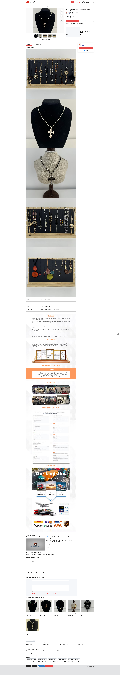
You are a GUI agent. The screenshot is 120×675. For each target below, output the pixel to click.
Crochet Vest (45, 642)
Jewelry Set (28, 654)
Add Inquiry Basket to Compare (45, 39)
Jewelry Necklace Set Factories (31, 659)
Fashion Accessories (37, 6)
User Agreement (65, 671)
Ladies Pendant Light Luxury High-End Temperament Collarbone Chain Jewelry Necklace (32, 632)
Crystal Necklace (54, 654)
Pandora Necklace (47, 654)
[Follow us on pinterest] (91, 666)
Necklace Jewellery (62, 654)
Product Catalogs (39, 640)
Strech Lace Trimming (63, 565)
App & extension (82, 4)
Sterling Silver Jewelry (40, 654)
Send (33, 593)
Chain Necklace (46, 6)
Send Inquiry (72, 20)
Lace (32, 565)
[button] (69, 1)
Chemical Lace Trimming (48, 565)
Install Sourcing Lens (50, 666)
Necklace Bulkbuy (78, 661)
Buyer (72, 4)
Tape (34, 565)
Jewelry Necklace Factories (52, 659)
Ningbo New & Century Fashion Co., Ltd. (74, 12)
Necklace (42, 6)
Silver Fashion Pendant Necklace (57, 661)
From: (30, 580)
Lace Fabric (78, 642)
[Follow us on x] (87, 666)
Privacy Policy (74, 671)
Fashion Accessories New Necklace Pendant (33, 661)
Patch (61, 642)
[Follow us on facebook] (86, 666)
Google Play (34, 666)
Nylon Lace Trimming (41, 565)
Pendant (33, 654)
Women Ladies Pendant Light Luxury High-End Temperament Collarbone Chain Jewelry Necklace (87, 614)
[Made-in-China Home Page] (31, 2)
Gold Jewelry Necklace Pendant (69, 661)
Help (77, 4)
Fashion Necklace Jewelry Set (42, 659)
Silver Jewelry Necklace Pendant (46, 661)
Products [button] (41, 1)
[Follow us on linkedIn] (93, 666)
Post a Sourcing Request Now (52, 593)
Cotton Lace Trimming (56, 565)
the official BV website (47, 536)
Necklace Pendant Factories (62, 659)
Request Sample (81, 23)
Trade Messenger (41, 666)
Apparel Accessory (29, 644)
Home (27, 6)
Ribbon (36, 565)
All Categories (30, 4)
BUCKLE (27, 642)
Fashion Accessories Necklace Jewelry (74, 659)
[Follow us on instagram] (89, 666)
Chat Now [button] (87, 20)
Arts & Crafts (31, 6)
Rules (93, 4)
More (27, 663)
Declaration (69, 671)
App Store (29, 666)
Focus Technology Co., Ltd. (53, 671)
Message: (30, 585)
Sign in (93, 2)
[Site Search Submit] (72, 2)
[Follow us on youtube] (90, 666)
